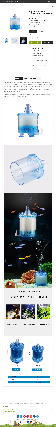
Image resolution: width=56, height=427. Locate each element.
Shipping (31, 20)
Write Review (40, 16)
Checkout (49, 1)
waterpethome (28, 6)
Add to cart (35, 42)
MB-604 (41, 31)
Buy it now (47, 42)
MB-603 (33, 31)
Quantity (31, 34)
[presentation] (3, 40)
